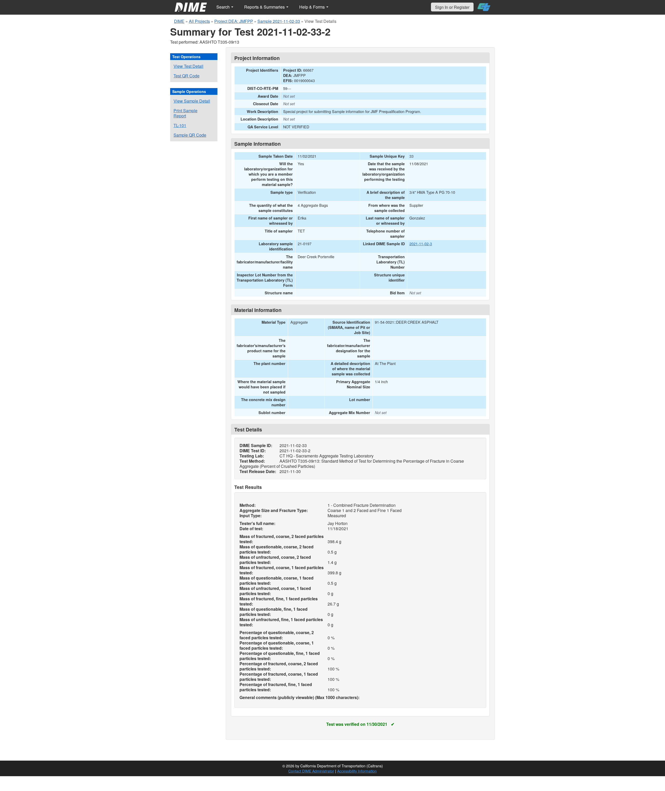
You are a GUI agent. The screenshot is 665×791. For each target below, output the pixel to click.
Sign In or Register (452, 7)
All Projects (199, 21)
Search (223, 7)
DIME (179, 21)
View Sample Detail (192, 101)
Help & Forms (312, 7)
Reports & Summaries (265, 7)
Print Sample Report (185, 113)
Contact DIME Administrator (311, 771)
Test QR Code (187, 76)
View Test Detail (188, 66)
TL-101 (180, 125)
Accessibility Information (357, 771)
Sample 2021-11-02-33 (278, 21)
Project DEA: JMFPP (233, 21)
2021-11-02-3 (420, 243)
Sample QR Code (190, 135)
